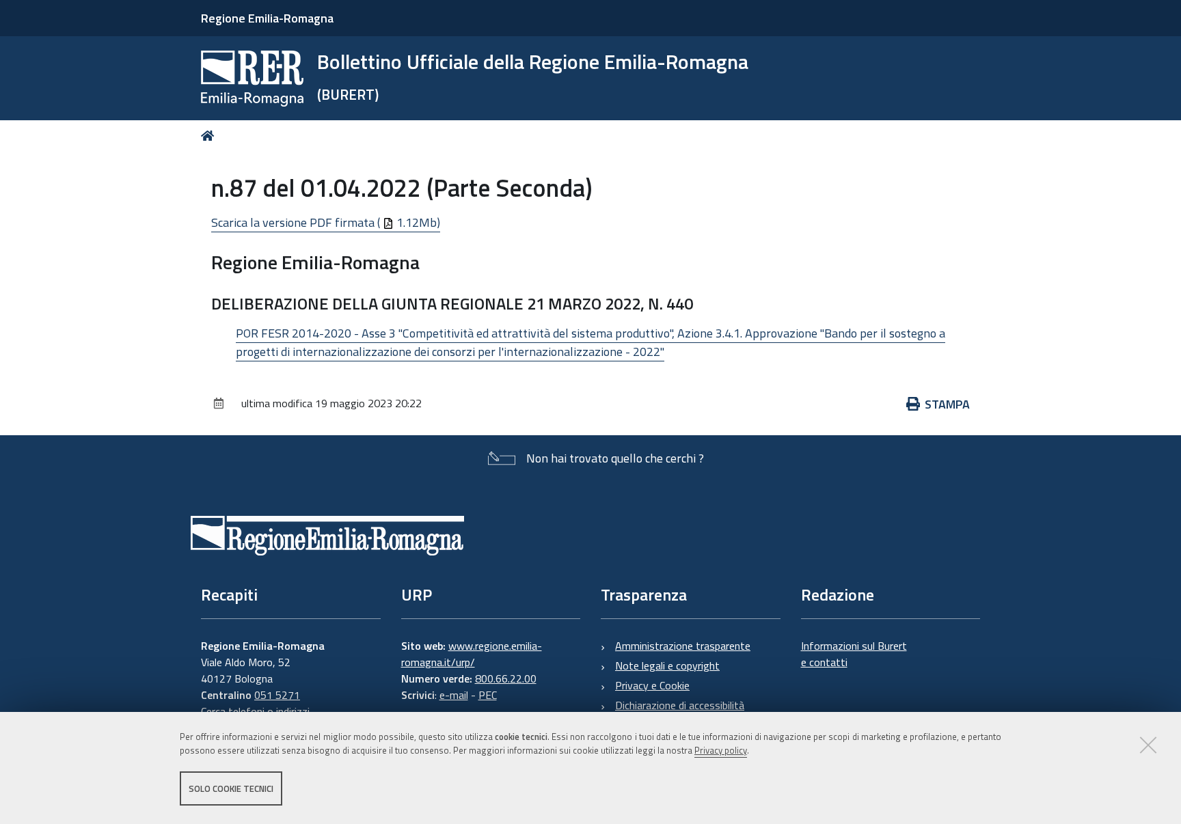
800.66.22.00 (506, 678)
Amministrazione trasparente (682, 645)
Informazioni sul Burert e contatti (854, 653)
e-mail (453, 695)
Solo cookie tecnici (231, 788)
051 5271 (277, 695)
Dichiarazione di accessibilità (679, 705)
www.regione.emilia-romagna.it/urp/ (471, 653)
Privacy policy (720, 751)
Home (210, 135)
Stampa (947, 404)
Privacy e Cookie (652, 685)
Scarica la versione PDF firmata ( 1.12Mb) (325, 222)
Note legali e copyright (667, 665)
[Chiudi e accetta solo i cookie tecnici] (1148, 745)
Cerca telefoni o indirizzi (255, 711)
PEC (487, 695)
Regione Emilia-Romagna (267, 18)
